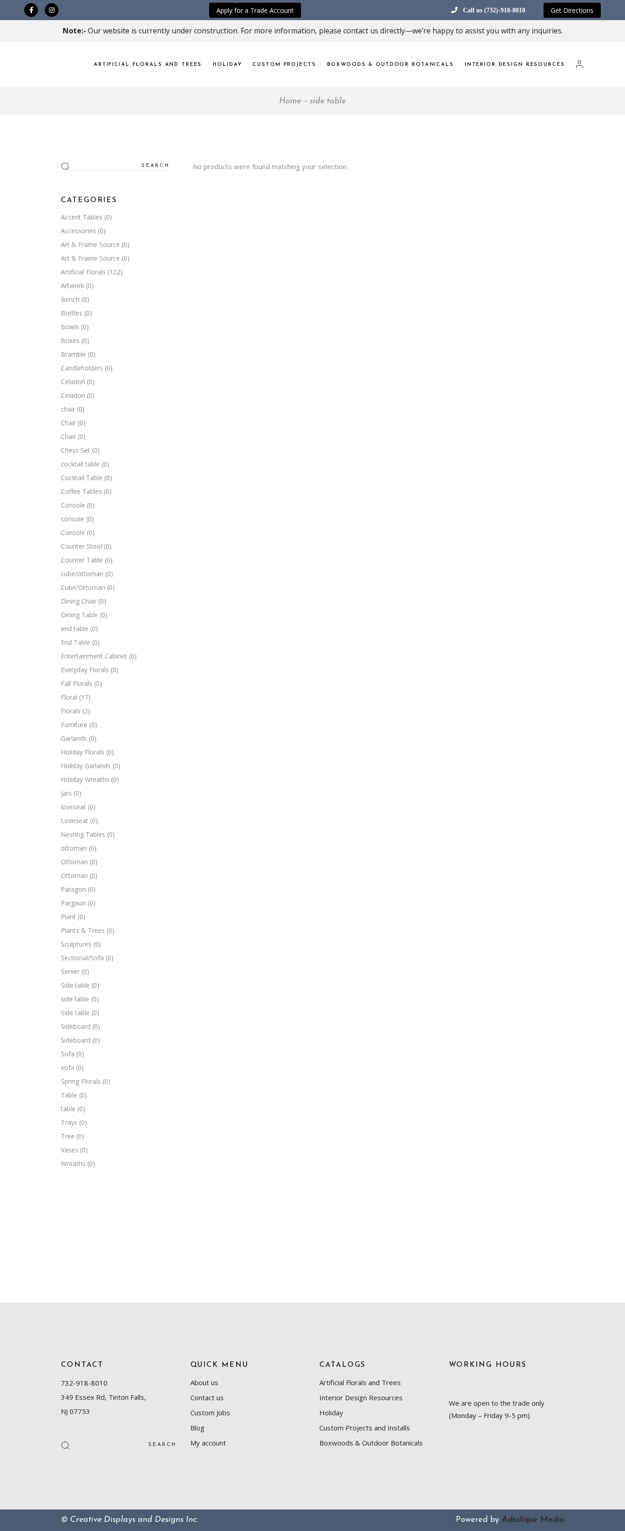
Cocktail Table (81, 477)
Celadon (73, 381)
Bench (70, 299)
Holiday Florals (82, 752)
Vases (69, 1150)
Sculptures (76, 944)
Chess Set (75, 450)
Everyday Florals (85, 669)
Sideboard (76, 1026)
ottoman (74, 848)
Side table (75, 985)
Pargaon (73, 903)
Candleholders (82, 368)
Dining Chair (79, 601)
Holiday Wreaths (85, 779)
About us (204, 1382)
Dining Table (79, 614)
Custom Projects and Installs (364, 1427)
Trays (69, 1122)
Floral (69, 697)
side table (75, 999)
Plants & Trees (83, 930)
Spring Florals (81, 1081)
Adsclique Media (533, 1520)
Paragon (73, 889)
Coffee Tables (81, 491)
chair (68, 409)
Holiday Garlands (86, 765)
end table (74, 628)
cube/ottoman (82, 573)
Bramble (73, 354)
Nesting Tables (83, 834)
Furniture (74, 724)
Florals (71, 711)
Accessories (78, 230)
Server (70, 971)
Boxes (70, 340)
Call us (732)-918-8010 (494, 10)
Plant (68, 916)
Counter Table (82, 560)
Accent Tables (81, 217)
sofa (67, 1067)
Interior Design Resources (361, 1397)
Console (73, 505)
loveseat (73, 807)
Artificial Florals (83, 272)
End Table (75, 642)
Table (69, 1095)
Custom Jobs (210, 1412)
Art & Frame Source (90, 244)
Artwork (72, 285)
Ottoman (74, 861)
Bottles (71, 313)
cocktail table (80, 464)
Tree (68, 1136)
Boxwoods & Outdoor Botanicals (371, 1442)
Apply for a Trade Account (255, 10)
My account (208, 1442)
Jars (66, 793)
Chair (68, 422)
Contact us (207, 1397)
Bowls (70, 326)
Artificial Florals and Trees (360, 1382)
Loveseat (74, 820)
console (72, 518)
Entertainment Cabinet (94, 656)
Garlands (74, 738)
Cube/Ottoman (83, 587)
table (68, 1108)
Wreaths (73, 1163)
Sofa (68, 1053)
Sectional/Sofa (82, 957)
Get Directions (572, 10)
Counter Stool (81, 546)
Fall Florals (76, 683)
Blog (197, 1427)
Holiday (331, 1412)
